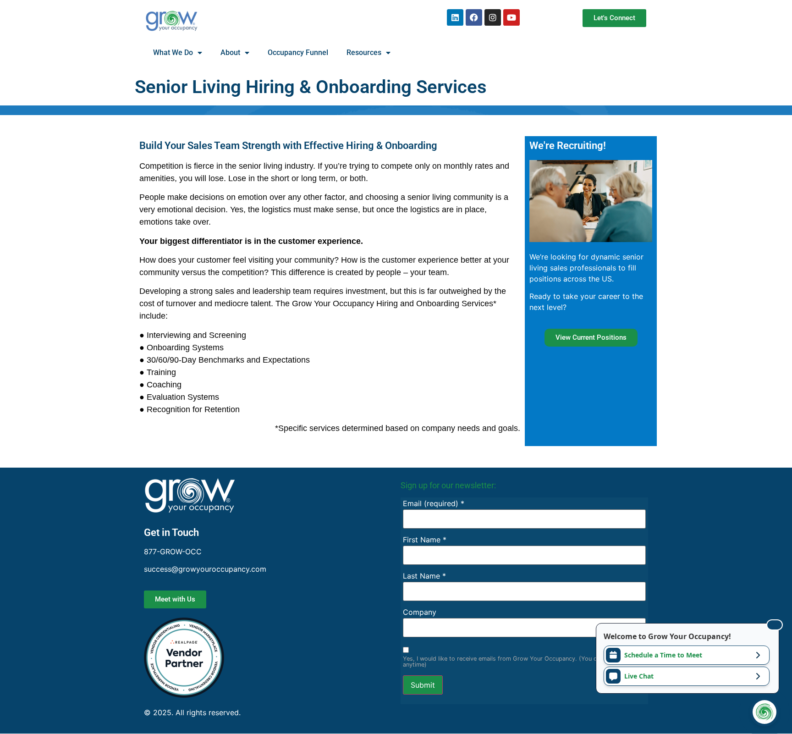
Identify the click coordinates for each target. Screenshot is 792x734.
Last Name (424, 575)
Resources (363, 52)
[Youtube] (511, 17)
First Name (424, 539)
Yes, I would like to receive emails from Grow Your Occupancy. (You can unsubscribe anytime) (520, 662)
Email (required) (433, 503)
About (230, 52)
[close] (774, 624)
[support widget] (764, 712)
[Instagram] (492, 17)
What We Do (173, 52)
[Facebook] (474, 17)
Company (419, 612)
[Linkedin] (455, 17)
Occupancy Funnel (298, 52)
